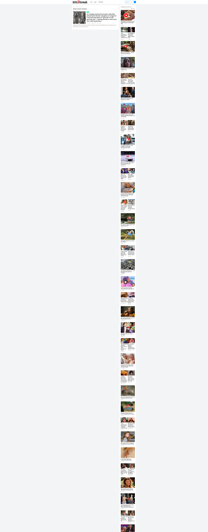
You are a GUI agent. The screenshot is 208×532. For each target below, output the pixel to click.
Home (74, 6)
